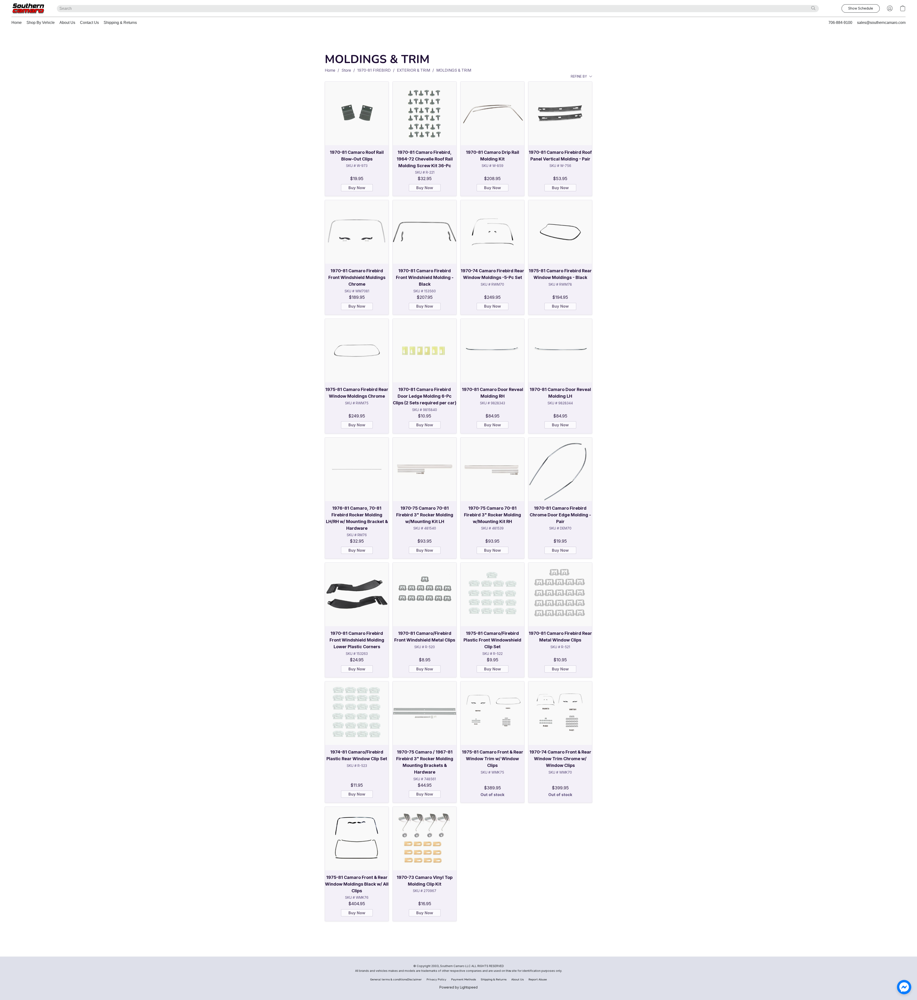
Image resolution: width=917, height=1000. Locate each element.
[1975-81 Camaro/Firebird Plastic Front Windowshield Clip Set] (492, 594)
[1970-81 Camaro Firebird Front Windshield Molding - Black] (424, 232)
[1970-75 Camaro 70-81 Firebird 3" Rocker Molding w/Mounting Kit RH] (492, 469)
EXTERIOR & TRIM (413, 70)
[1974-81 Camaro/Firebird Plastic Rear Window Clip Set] (357, 713)
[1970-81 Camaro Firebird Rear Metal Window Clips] (560, 594)
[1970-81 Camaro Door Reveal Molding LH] (560, 350)
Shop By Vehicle (41, 23)
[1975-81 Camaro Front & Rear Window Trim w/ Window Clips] (492, 713)
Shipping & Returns (120, 23)
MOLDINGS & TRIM (453, 70)
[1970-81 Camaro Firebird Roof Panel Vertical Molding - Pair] (560, 113)
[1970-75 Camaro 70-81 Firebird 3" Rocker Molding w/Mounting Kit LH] (424, 469)
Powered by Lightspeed (458, 987)
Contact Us (89, 23)
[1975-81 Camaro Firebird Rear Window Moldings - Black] (560, 232)
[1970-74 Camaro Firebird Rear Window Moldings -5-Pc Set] (492, 232)
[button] (29, 8)
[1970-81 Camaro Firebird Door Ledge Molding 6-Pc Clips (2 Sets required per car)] (424, 350)
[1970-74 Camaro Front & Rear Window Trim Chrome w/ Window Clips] (560, 713)
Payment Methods (463, 979)
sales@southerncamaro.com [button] (881, 23)
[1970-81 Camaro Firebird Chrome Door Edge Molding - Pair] (560, 469)
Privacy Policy (436, 979)
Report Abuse (537, 979)
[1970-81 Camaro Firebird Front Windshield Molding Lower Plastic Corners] (357, 594)
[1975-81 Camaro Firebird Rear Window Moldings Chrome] (357, 350)
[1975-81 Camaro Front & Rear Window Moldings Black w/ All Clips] (357, 838)
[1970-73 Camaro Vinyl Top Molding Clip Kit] (424, 838)
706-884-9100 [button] (840, 23)
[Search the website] (813, 8)
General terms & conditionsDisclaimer (396, 979)
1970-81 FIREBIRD (374, 70)
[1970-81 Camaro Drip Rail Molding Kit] (492, 113)
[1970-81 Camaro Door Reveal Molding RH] (492, 350)
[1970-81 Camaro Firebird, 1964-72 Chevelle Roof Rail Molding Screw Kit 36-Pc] (424, 113)
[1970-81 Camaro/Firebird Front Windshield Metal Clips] (424, 594)
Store (346, 70)
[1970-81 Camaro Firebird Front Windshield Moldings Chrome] (357, 232)
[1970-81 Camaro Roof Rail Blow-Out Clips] (357, 113)
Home (16, 23)
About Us (67, 23)
